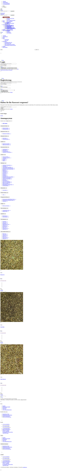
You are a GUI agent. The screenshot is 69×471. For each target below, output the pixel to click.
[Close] (0, 93)
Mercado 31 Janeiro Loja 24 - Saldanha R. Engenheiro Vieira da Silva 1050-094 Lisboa (8, 432)
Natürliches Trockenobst (7, 152)
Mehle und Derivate (7, 144)
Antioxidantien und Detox (8, 167)
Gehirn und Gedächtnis (7, 178)
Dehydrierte (5, 138)
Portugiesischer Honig (5, 197)
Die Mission (7, 22)
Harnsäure (5, 179)
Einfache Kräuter (6, 128)
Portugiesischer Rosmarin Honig (9, 200)
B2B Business (5, 47)
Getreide (8, 19)
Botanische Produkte (7, 133)
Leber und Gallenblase (7, 181)
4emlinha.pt (25, 467)
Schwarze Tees (6, 228)
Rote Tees (5, 227)
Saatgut (3, 203)
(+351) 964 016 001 (6, 4)
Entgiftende (5, 175)
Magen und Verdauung (7, 182)
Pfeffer (4, 160)
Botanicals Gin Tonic (10, 18)
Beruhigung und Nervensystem (9, 169)
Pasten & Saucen (10, 29)
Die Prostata (5, 172)
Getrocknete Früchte (5, 147)
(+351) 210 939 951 (6, 3)
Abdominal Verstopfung (7, 165)
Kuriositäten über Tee (8, 25)
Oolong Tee (5, 225)
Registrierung (5, 91)
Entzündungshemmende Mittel (8, 176)
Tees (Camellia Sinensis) (11, 20)
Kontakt (4, 29)
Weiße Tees (5, 229)
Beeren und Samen (6, 205)
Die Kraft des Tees (8, 26)
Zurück (11, 92)
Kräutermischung (6, 129)
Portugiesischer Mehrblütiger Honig (9, 199)
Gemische (5, 158)
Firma (4, 21)
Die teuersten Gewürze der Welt (10, 28)
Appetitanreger (6, 149)
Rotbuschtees (5, 226)
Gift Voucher (9, 32)
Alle (4, 194)
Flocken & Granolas (7, 143)
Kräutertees (5, 223)
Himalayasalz (6, 211)
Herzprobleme (6, 180)
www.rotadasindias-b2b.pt (7, 409)
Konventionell (6, 216)
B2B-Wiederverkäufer (6, 30)
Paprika (5, 159)
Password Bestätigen (3, 87)
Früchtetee (5, 221)
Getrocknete (5, 190)
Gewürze (8, 24)
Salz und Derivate (4, 208)
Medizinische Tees (6, 224)
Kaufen (1, 290)
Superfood (3, 213)
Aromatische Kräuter (10, 23)
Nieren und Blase (6, 183)
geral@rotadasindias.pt (6, 429)
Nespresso (5, 201)
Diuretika (5, 173)
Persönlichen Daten (6, 414)
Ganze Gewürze (6, 156)
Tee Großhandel (9, 21)
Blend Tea (5, 233)
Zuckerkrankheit (6, 185)
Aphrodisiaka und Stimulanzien (9, 168)
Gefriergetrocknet (6, 139)
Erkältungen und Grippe (7, 177)
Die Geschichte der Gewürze (10, 27)
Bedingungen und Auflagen (7, 447)
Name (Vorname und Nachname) (6, 81)
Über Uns (6, 23)
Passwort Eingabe (3, 64)
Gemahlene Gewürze (7, 157)
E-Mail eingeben (3, 63)
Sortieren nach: (3, 120)
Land (1, 90)
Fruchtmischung (6, 151)
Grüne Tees (5, 222)
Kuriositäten (5, 24)
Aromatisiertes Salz (7, 210)
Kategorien (6, 17)
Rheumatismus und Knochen (8, 184)
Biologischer (5, 215)
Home (4, 20)
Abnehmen (5, 166)
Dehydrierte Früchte (4, 136)
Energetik (5, 174)
